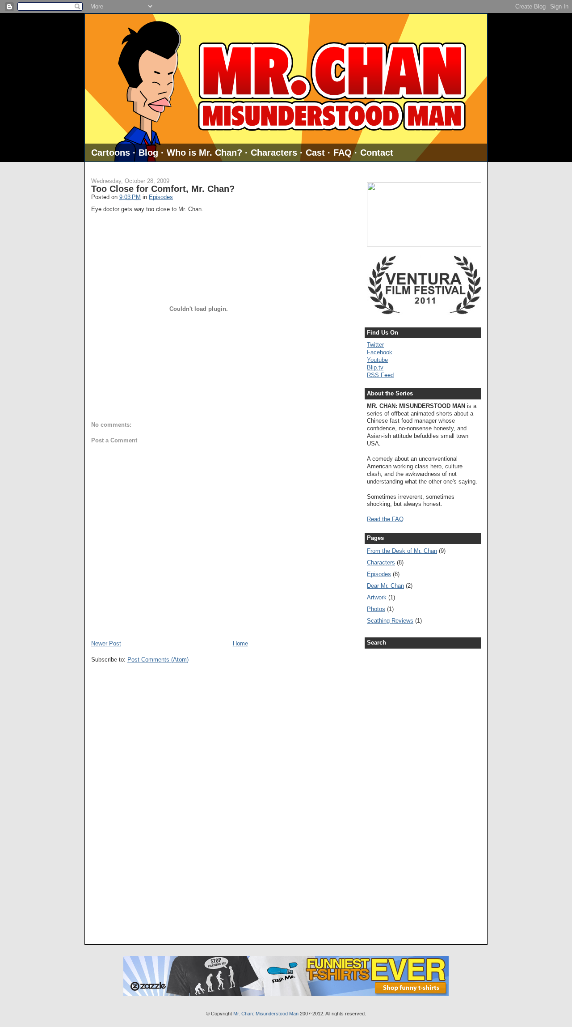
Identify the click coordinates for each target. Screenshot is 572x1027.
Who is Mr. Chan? (204, 152)
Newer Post (106, 643)
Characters (274, 152)
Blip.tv (375, 367)
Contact (376, 152)
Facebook (379, 352)
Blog (148, 152)
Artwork (377, 597)
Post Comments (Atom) (158, 659)
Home (240, 643)
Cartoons (110, 152)
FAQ (342, 152)
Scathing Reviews (390, 620)
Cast (315, 152)
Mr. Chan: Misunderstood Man (266, 1013)
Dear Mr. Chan (385, 585)
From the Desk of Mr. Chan (402, 550)
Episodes (161, 197)
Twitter (375, 344)
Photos (376, 609)
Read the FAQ (385, 519)
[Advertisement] (402, 788)
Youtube (377, 359)
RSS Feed (380, 375)
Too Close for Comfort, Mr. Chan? (163, 189)
